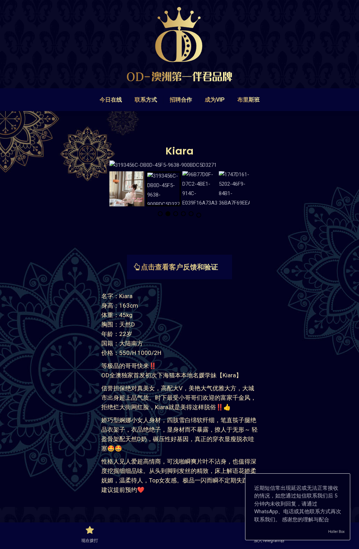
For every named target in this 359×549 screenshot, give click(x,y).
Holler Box (336, 532)
